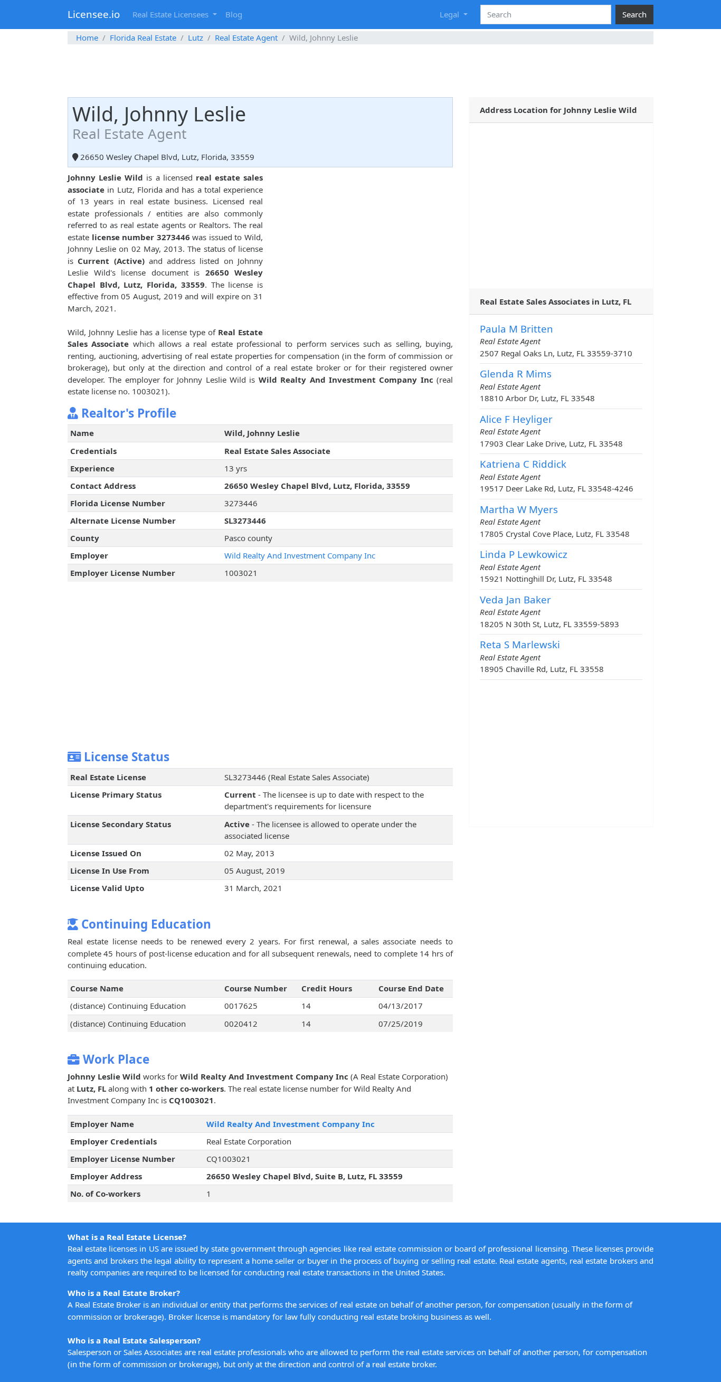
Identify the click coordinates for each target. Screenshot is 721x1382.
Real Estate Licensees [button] (171, 14)
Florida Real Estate (143, 37)
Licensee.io (94, 14)
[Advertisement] (360, 70)
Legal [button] (450, 14)
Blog (233, 14)
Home (87, 37)
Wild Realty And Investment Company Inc (299, 555)
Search (634, 14)
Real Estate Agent (246, 37)
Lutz (195, 37)
